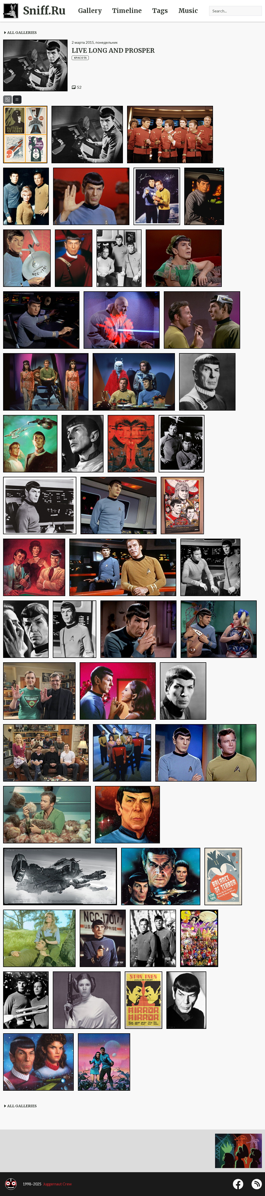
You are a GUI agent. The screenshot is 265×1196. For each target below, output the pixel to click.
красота (80, 57)
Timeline (127, 11)
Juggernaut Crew (57, 1184)
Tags (160, 11)
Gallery (90, 11)
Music (188, 11)
